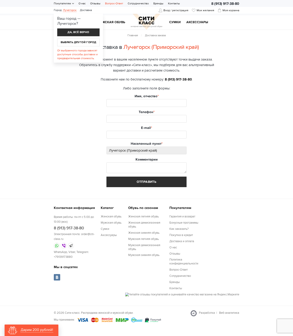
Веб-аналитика (229, 313)
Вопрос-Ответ (114, 3)
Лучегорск (69, 10)
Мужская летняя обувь (143, 239)
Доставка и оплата (181, 241)
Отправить (147, 182)
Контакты (174, 3)
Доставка (86, 10)
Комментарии (147, 159)
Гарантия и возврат (182, 216)
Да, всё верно (78, 32)
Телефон (146, 112)
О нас (82, 3)
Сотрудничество (138, 3)
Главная (133, 35)
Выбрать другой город (78, 42)
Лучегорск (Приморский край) (161, 47)
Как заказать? (179, 229)
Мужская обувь (111, 22)
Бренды (158, 3)
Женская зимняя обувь (144, 233)
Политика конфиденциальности (183, 261)
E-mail (146, 128)
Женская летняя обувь (143, 216)
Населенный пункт (146, 143)
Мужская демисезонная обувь (144, 247)
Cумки (175, 22)
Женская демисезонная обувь (144, 224)
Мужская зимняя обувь (144, 255)
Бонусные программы (183, 223)
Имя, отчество (146, 96)
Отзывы (95, 3)
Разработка (207, 313)
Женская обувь (111, 216)
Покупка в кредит (181, 235)
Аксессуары (197, 22)
